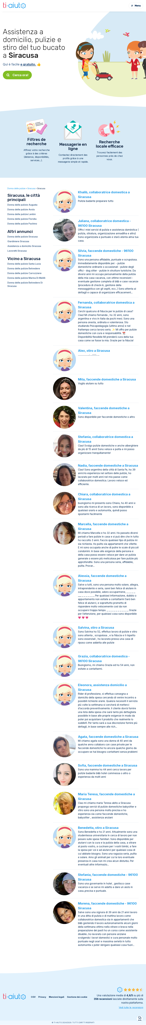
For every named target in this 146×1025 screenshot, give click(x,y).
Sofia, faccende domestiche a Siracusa (107, 765)
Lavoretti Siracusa (17, 250)
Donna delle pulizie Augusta (22, 204)
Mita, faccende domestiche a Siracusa (107, 379)
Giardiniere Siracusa (18, 241)
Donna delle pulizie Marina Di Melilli (26, 277)
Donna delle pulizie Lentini (21, 214)
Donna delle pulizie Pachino (22, 223)
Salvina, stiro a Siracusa (96, 627)
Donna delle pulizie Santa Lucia (24, 263)
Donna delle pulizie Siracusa (22, 236)
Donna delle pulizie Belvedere (23, 268)
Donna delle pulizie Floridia (21, 218)
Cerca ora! (20, 75)
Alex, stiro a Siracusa (94, 350)
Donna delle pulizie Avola (21, 209)
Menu (138, 5)
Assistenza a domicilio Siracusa (24, 246)
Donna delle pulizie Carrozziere (24, 273)
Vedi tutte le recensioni (131, 1007)
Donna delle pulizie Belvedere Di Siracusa (25, 284)
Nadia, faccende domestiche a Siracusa (108, 465)
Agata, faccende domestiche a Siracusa (108, 737)
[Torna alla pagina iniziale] (15, 5)
